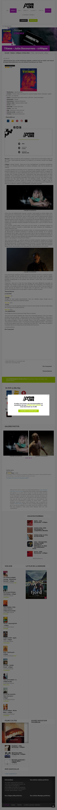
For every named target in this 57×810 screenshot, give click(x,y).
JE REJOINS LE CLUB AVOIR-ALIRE (28, 410)
